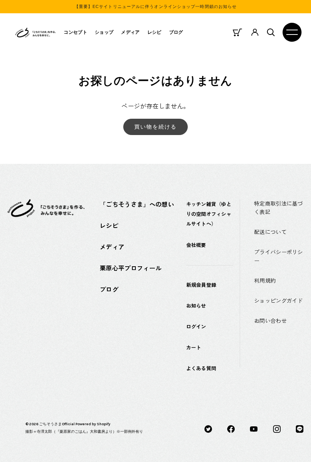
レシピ (155, 32)
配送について (270, 232)
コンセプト (75, 32)
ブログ (176, 32)
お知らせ (196, 305)
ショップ (104, 32)
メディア (130, 32)
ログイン (196, 326)
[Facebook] (231, 428)
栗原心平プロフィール (131, 267)
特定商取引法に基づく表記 (278, 208)
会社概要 (196, 244)
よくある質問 (201, 368)
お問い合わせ (270, 320)
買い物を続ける (155, 127)
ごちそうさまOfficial (57, 424)
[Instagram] (277, 428)
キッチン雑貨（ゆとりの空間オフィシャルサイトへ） (208, 213)
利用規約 (265, 280)
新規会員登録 (201, 284)
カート (193, 347)
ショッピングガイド (278, 300)
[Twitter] (208, 428)
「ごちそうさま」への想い (137, 204)
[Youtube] (254, 428)
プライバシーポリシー (278, 256)
